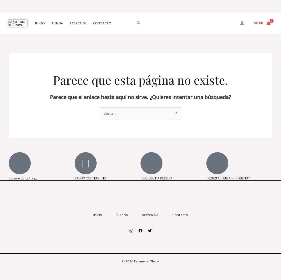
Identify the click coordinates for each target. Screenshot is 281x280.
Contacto (102, 23)
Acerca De (78, 23)
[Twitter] (150, 231)
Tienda (57, 23)
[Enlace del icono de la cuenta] (242, 23)
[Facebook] (140, 231)
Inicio (40, 23)
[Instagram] (131, 231)
